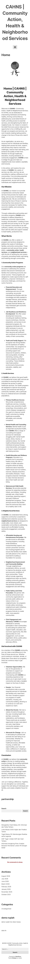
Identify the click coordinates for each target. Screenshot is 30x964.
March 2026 (5, 884)
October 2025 (6, 894)
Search (3, 808)
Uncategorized (6, 909)
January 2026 (5, 889)
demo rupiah (5, 922)
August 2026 (5, 876)
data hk (3, 930)
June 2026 (5, 881)
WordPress (18, 956)
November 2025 (6, 892)
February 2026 (6, 887)
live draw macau (15, 922)
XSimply (14, 958)
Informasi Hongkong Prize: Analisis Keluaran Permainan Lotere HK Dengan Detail (14, 846)
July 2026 (4, 879)
